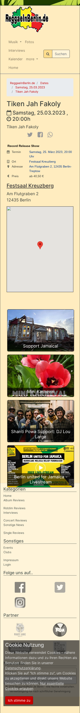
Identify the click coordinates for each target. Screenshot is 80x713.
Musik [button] (14, 42)
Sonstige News (13, 525)
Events (8, 547)
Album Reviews (14, 500)
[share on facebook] (40, 134)
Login (7, 564)
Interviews (17, 50)
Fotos (29, 42)
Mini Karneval (40, 391)
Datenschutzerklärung (23, 668)
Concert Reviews (15, 520)
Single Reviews (13, 533)
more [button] (30, 59)
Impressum (11, 560)
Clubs (7, 552)
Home (13, 67)
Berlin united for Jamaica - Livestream (40, 479)
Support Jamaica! (40, 346)
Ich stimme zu (19, 700)
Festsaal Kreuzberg (42, 161)
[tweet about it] (30, 134)
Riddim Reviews (14, 508)
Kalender (16, 59)
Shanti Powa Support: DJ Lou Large (40, 434)
